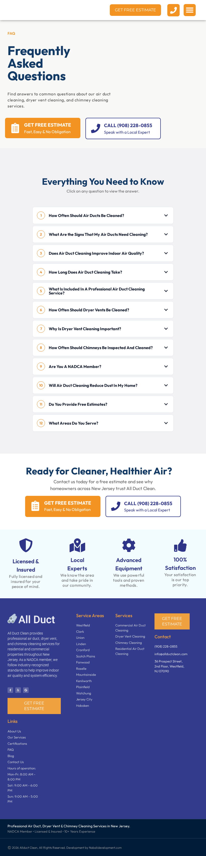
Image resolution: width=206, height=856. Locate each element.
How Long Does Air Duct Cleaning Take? (85, 272)
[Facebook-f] (10, 690)
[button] (190, 10)
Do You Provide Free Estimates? (78, 404)
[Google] (26, 690)
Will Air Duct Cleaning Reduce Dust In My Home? (93, 385)
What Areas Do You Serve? (73, 423)
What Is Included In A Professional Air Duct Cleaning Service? (97, 291)
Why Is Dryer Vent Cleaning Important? (85, 329)
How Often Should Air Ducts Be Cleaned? (86, 215)
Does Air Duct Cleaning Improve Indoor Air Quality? (96, 253)
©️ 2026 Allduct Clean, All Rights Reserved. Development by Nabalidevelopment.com (65, 847)
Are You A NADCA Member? (75, 366)
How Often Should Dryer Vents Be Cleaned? (89, 310)
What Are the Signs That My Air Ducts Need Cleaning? (98, 234)
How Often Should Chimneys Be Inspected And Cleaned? (101, 348)
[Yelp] (18, 690)
